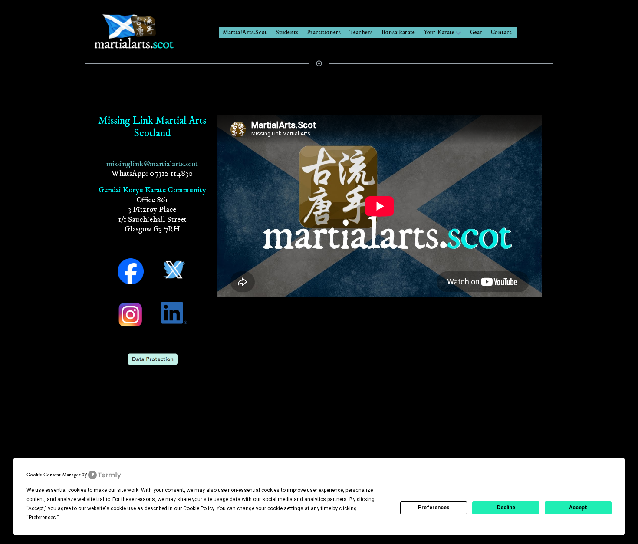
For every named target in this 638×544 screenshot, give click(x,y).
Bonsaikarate (398, 32)
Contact (501, 32)
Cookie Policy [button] (198, 508)
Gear (476, 32)
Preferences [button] (42, 517)
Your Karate (439, 32)
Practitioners (324, 32)
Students (287, 32)
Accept (578, 507)
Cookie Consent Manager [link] (53, 474)
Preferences (434, 507)
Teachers (360, 32)
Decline (506, 507)
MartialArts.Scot (244, 32)
